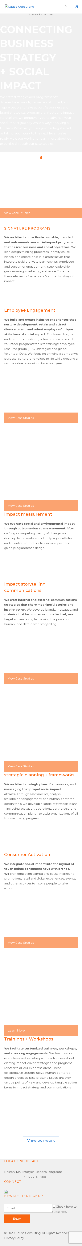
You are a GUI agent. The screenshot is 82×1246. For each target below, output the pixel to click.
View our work (41, 1140)
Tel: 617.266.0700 (34, 1177)
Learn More (16, 1030)
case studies (44, 144)
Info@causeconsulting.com (42, 1172)
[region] (41, 82)
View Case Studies (17, 213)
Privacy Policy (14, 1238)
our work (25, 138)
